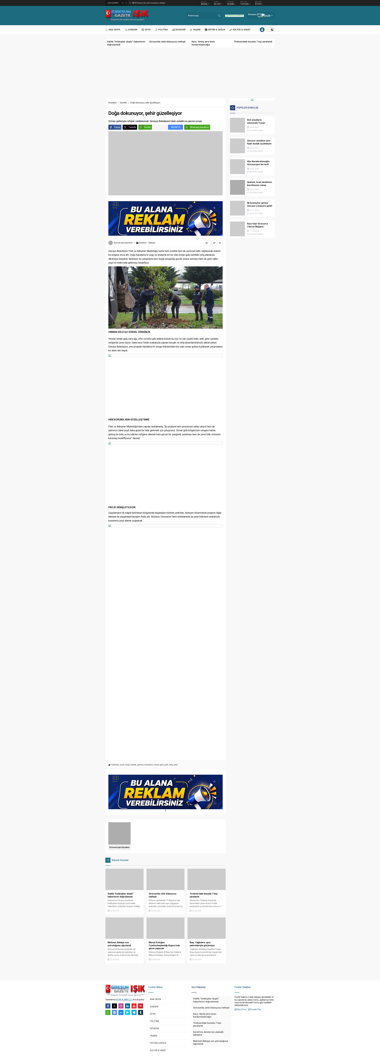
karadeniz (148, 765)
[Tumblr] (140, 1012)
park (166, 765)
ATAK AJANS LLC (124, 999)
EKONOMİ (154, 1028)
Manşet (152, 243)
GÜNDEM (154, 1006)
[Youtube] (134, 1005)
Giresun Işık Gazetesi (123, 243)
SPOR (152, 1014)
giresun (140, 765)
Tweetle (132, 127)
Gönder (147, 127)
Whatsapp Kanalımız (199, 127)
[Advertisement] (190, 73)
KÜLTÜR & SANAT (158, 1050)
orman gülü (158, 765)
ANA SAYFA (155, 999)
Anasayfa (112, 103)
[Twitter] (114, 1005)
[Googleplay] (127, 1012)
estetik (133, 765)
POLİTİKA (154, 1021)
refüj (171, 765)
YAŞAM (153, 1036)
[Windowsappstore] (134, 1012)
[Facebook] (107, 1005)
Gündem (123, 103)
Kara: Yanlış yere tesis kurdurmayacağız (151, 3)
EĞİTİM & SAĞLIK (158, 1043)
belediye (115, 765)
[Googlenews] (114, 1012)
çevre (122, 765)
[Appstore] (121, 1012)
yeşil (176, 765)
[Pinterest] (140, 1005)
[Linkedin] (127, 1005)
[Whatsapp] (107, 1012)
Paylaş (117, 127)
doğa (127, 765)
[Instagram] (121, 1005)
